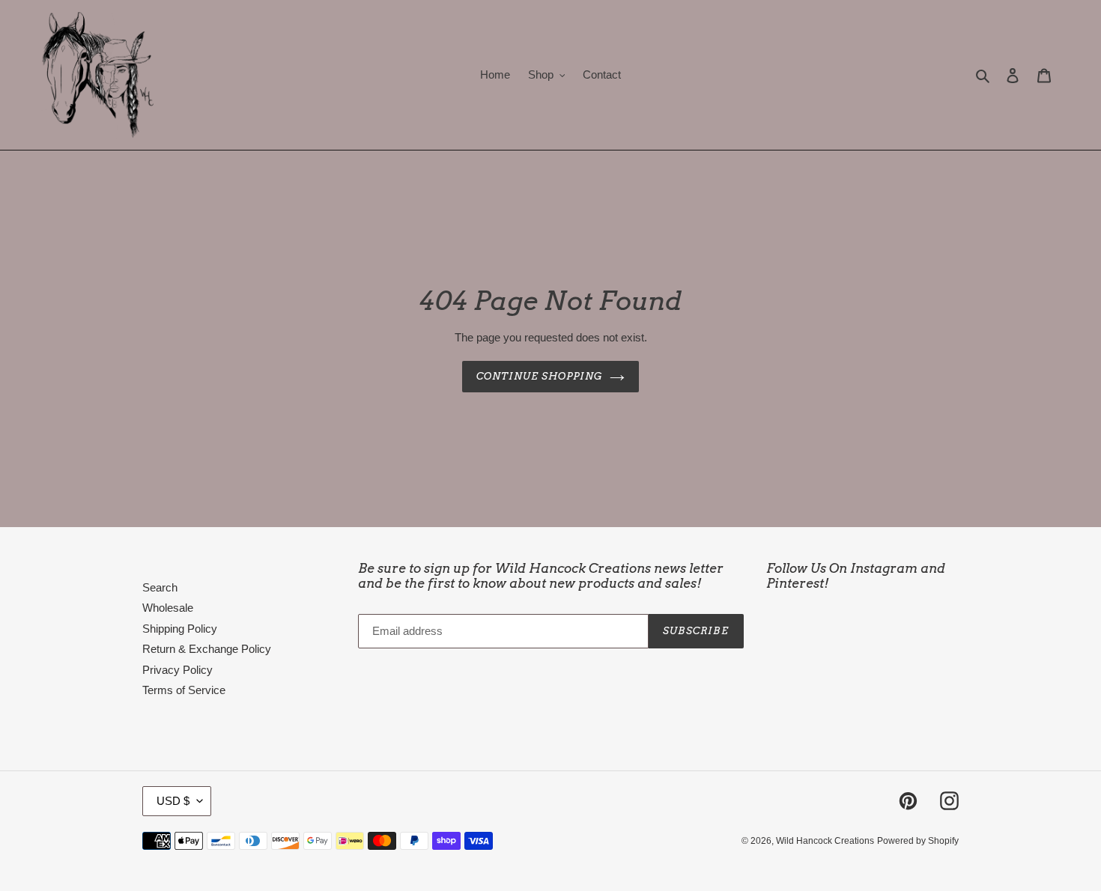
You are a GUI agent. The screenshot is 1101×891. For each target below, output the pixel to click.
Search (160, 587)
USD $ (173, 800)
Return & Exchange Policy (206, 648)
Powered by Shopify (918, 841)
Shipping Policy (179, 628)
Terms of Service (183, 690)
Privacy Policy (177, 669)
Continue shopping (539, 376)
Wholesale (167, 607)
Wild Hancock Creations (825, 841)
